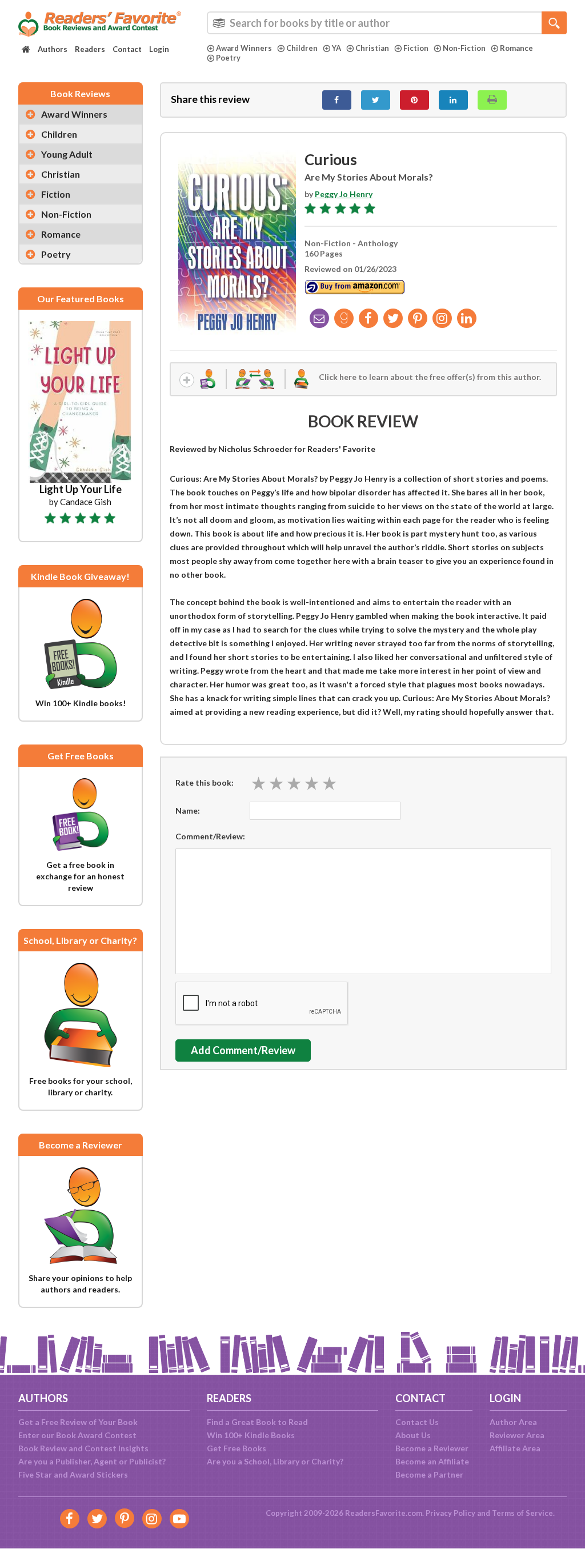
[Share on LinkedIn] (453, 100)
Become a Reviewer (431, 1448)
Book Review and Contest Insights (83, 1448)
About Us (413, 1435)
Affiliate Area (515, 1448)
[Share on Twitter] (375, 100)
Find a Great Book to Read (257, 1422)
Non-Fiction (464, 48)
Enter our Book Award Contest (77, 1435)
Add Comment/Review (243, 1050)
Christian (372, 48)
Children (302, 48)
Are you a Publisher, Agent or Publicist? (92, 1461)
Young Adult (67, 154)
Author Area (513, 1422)
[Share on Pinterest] (414, 100)
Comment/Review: (210, 836)
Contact (127, 49)
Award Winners (244, 48)
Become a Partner (429, 1474)
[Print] (492, 100)
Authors (52, 49)
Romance (516, 48)
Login (159, 49)
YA (336, 48)
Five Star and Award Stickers (73, 1474)
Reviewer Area (517, 1435)
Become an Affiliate (432, 1461)
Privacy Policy (450, 1513)
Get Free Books (236, 1448)
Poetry (228, 57)
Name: (187, 810)
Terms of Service (522, 1513)
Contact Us (417, 1422)
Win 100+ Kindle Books (251, 1435)
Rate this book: (204, 782)
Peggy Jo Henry (343, 194)
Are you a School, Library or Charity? (275, 1461)
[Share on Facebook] (336, 100)
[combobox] (387, 23)
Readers (90, 49)
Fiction (415, 48)
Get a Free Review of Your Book (78, 1422)
